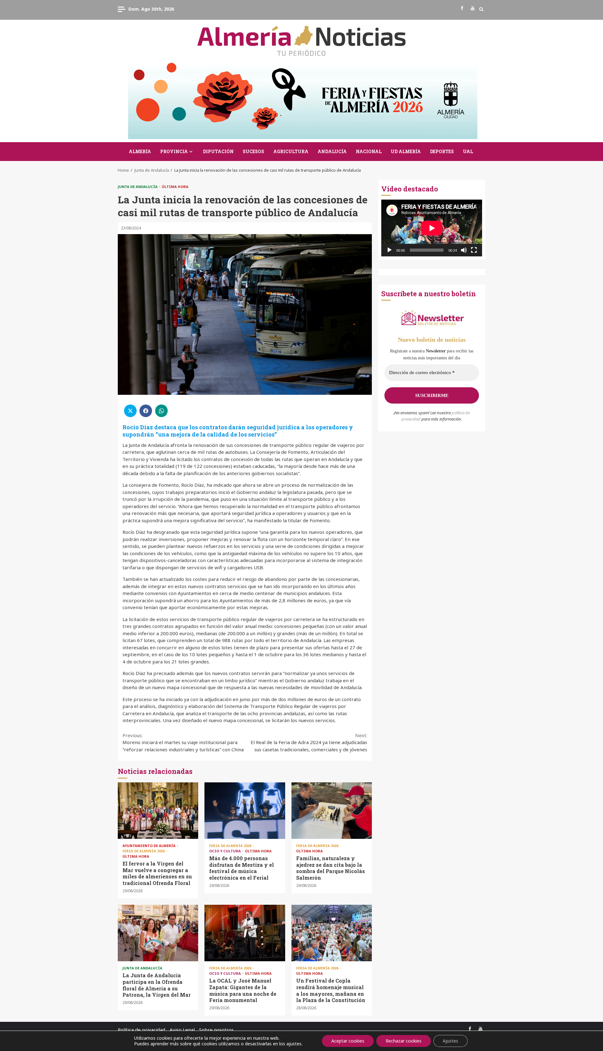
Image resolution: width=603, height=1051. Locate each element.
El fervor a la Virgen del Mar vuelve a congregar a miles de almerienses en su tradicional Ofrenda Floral (158, 810)
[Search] (481, 9)
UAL (468, 151)
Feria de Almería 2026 (144, 851)
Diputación (218, 151)
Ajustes (450, 1041)
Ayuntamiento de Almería (149, 845)
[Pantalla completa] (474, 250)
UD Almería (406, 151)
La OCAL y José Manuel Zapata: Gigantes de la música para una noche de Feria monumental (244, 933)
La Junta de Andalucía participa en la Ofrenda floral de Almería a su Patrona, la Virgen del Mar (158, 933)
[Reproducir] (389, 250)
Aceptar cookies (347, 1041)
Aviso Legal (182, 1030)
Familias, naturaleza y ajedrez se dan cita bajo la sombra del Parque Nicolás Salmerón (331, 810)
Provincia (174, 151)
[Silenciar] (464, 250)
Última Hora (175, 186)
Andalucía (332, 151)
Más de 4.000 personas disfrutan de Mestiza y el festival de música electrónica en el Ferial (244, 810)
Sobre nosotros (216, 1030)
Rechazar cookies (403, 1041)
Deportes (442, 151)
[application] (431, 228)
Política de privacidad (141, 1030)
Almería (140, 151)
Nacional (369, 151)
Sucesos (253, 151)
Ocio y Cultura (225, 851)
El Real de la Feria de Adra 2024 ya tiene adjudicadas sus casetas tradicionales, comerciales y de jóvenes (309, 742)
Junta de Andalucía (138, 186)
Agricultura (290, 151)
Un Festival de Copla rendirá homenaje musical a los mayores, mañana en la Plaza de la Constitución (331, 933)
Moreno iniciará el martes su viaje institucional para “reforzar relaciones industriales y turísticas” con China (183, 742)
